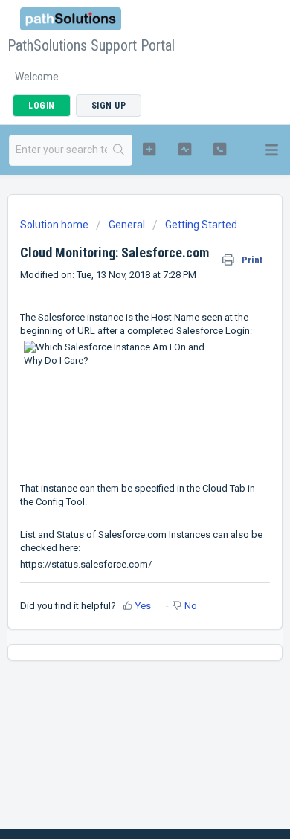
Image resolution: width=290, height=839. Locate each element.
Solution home (55, 225)
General (127, 225)
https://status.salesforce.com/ (86, 564)
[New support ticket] (149, 149)
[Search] (119, 150)
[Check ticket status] (184, 149)
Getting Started (201, 225)
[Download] (117, 410)
